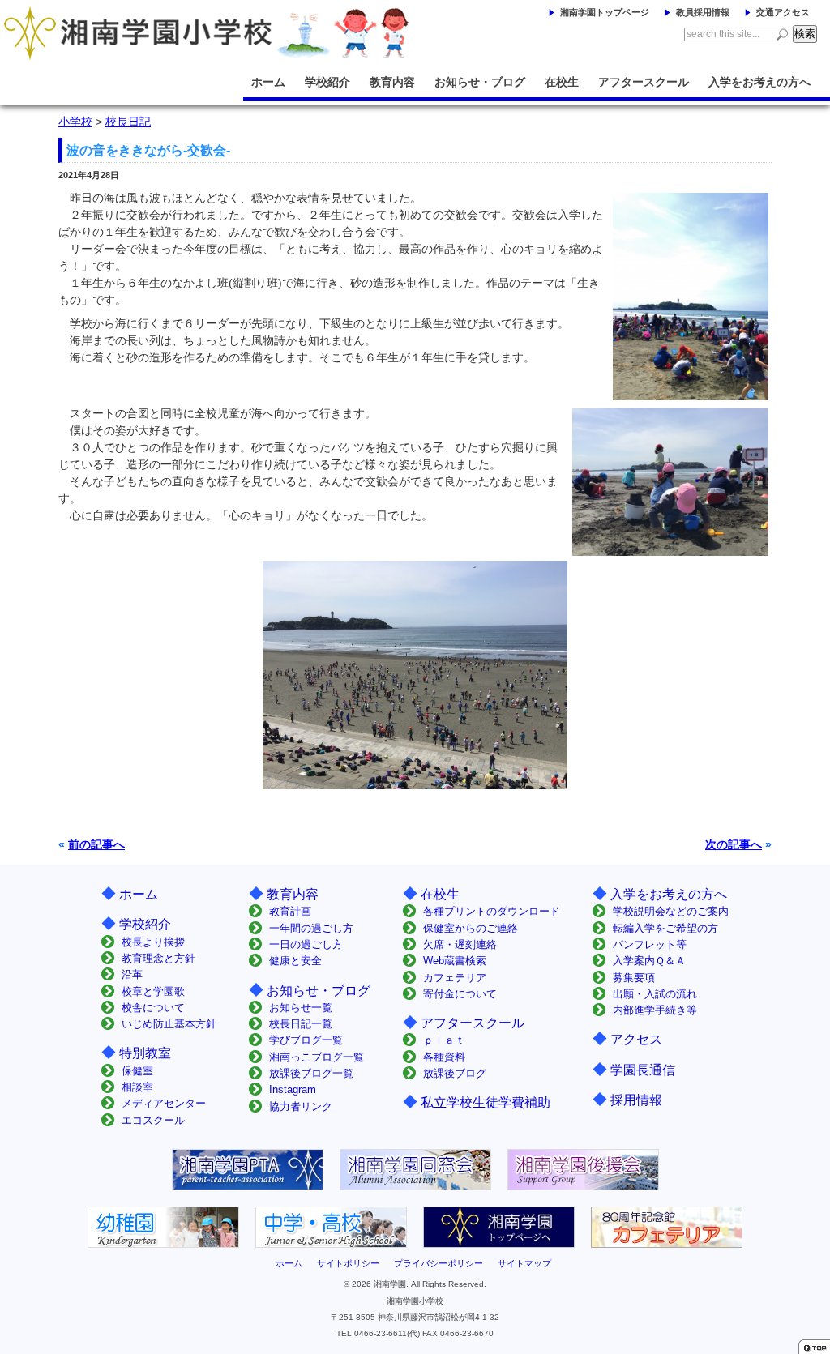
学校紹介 (327, 81)
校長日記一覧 (300, 1024)
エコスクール (153, 1120)
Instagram (292, 1089)
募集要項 (634, 978)
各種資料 (444, 1057)
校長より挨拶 (153, 942)
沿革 (132, 974)
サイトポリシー (348, 1263)
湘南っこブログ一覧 (316, 1057)
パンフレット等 (650, 944)
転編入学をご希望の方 (665, 928)
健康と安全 (295, 961)
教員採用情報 (702, 12)
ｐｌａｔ (444, 1040)
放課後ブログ (454, 1073)
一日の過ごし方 (306, 944)
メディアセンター (164, 1103)
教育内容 (392, 81)
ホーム (268, 81)
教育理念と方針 (158, 958)
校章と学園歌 (153, 991)
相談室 (137, 1087)
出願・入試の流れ (655, 994)
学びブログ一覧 (306, 1040)
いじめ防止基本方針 (169, 1024)
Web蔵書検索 (454, 961)
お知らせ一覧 (300, 1008)
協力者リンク (300, 1106)
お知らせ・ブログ (479, 81)
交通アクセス (783, 12)
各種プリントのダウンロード (491, 911)
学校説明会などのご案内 (671, 911)
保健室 (137, 1071)
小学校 (75, 121)
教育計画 (290, 911)
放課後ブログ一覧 (311, 1073)
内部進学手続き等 (655, 1010)
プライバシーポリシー (438, 1263)
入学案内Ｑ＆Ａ (649, 961)
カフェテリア (454, 978)
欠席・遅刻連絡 (460, 944)
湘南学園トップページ (604, 12)
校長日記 (128, 121)
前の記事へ (96, 844)
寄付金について (460, 994)
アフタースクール (643, 81)
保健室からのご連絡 (470, 928)
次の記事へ (733, 844)
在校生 (562, 81)
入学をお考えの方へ (759, 81)
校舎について (153, 1008)
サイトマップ (524, 1263)
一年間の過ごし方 (311, 928)
